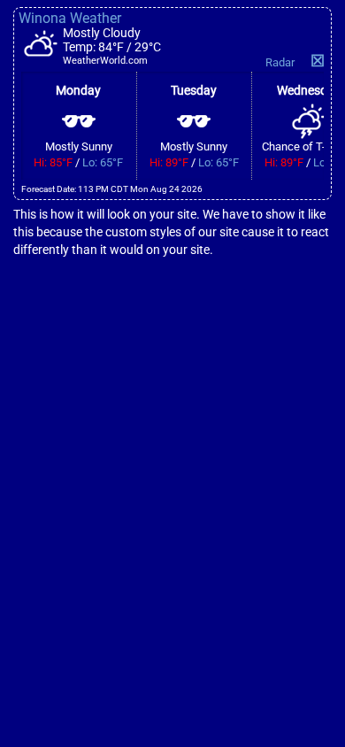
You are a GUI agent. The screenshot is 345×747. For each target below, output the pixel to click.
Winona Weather (70, 18)
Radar (280, 62)
